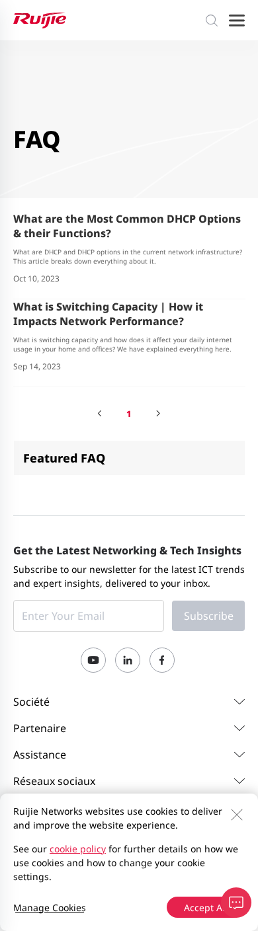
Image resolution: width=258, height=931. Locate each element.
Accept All (206, 907)
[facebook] (162, 660)
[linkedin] (127, 660)
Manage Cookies (49, 907)
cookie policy (78, 848)
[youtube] (93, 660)
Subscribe (209, 616)
